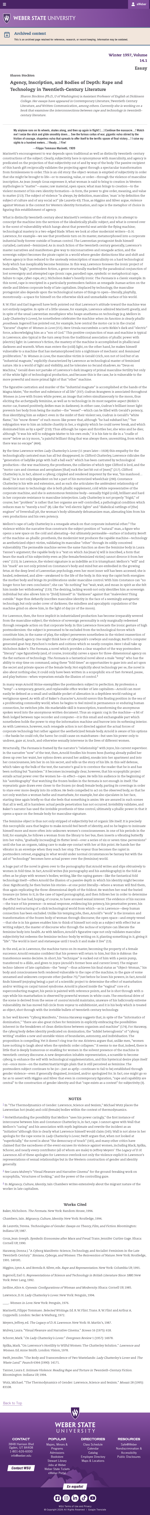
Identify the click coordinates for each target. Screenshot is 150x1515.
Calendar (93, 1448)
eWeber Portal (57, 1473)
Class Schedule (93, 1444)
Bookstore (57, 1456)
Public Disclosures (128, 1456)
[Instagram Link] (66, 1498)
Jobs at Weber (57, 1465)
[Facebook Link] (57, 1498)
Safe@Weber (129, 1444)
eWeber (141, 4)
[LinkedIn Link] (75, 1498)
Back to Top (12, 1403)
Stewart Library (57, 1460)
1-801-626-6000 (21, 1451)
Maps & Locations (93, 1460)
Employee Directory (93, 1456)
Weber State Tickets (57, 1469)
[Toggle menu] (4, 4)
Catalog (93, 1452)
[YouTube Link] (92, 1498)
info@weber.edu (21, 1455)
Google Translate (97, 1509)
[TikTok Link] (83, 1498)
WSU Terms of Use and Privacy (75, 1506)
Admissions (57, 1452)
